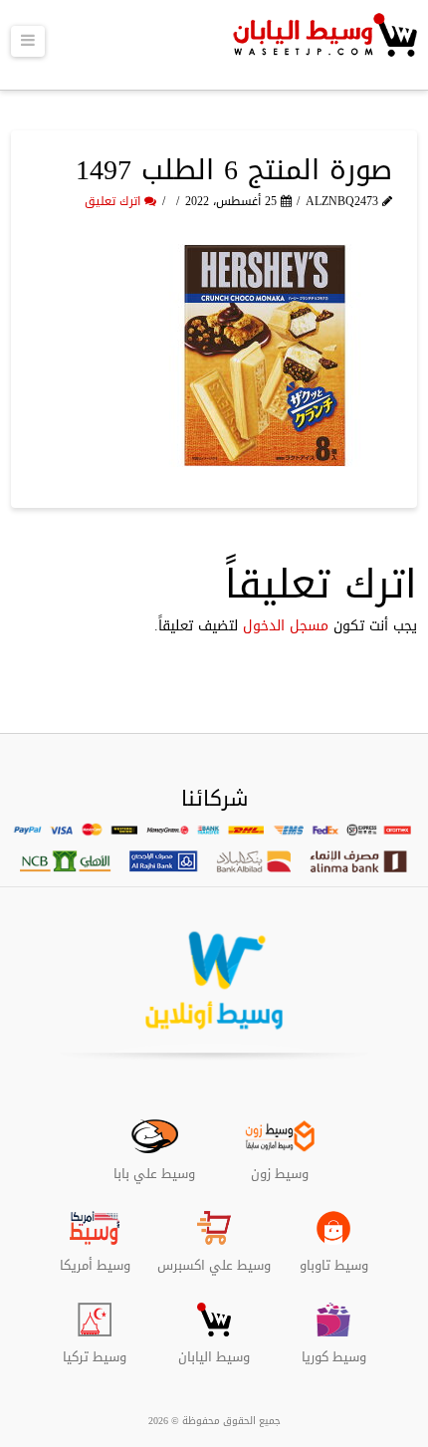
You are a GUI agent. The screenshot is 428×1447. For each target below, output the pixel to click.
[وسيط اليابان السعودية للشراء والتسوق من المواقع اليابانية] (322, 45)
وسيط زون (280, 1166)
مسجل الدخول (285, 625)
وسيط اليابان (214, 1349)
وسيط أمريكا (95, 1258)
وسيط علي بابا (154, 1166)
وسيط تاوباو (334, 1258)
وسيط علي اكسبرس (214, 1258)
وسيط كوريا (334, 1349)
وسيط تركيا (94, 1349)
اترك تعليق (114, 201)
